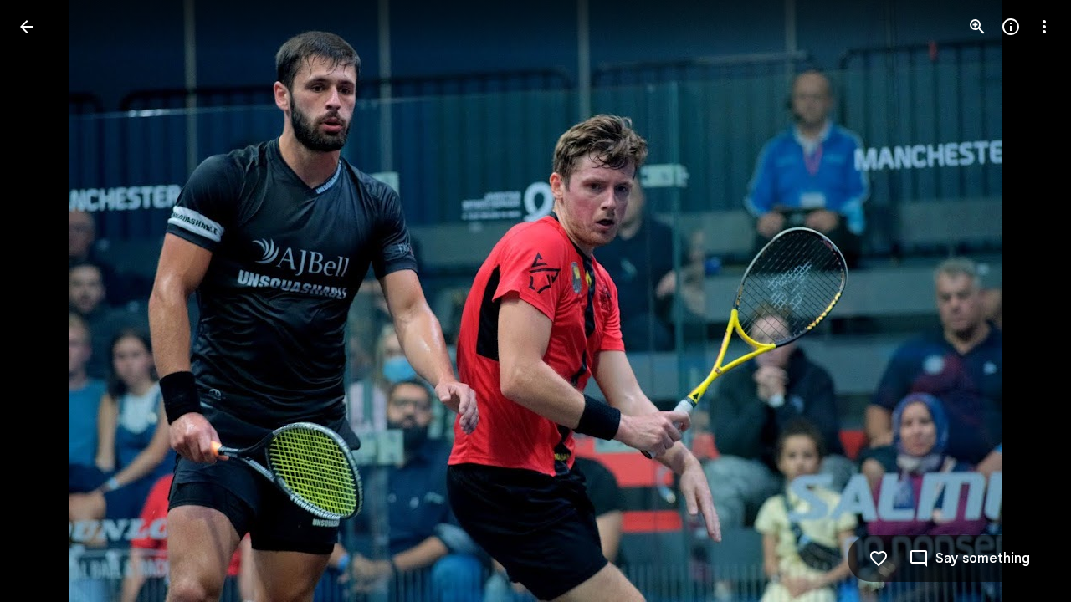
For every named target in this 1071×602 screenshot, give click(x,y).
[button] (46, 301)
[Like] (879, 558)
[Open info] (1010, 26)
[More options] (1044, 26)
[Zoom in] (977, 26)
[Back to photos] (27, 27)
